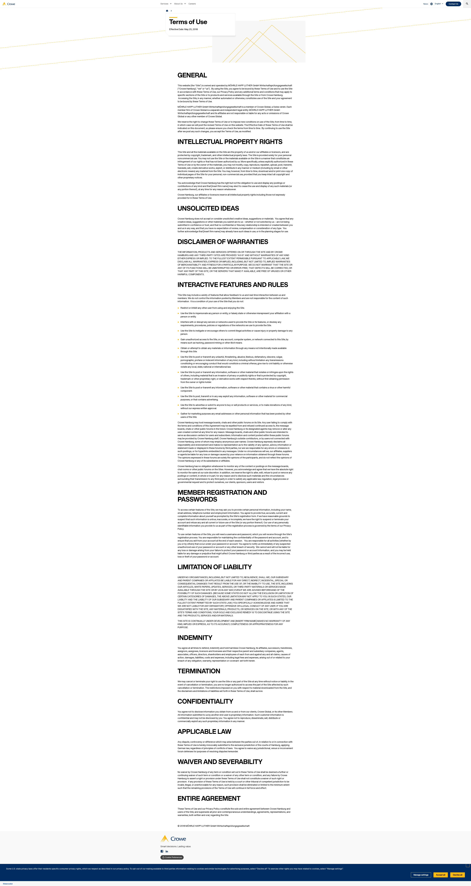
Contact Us (453, 4)
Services (164, 3)
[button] (467, 865)
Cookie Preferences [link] (173, 857)
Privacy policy (8, 884)
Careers (192, 3)
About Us (178, 3)
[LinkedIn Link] (166, 851)
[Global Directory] (432, 4)
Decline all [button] (457, 874)
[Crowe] (8, 4)
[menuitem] (166, 4)
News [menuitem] (425, 4)
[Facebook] (162, 851)
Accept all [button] (440, 874)
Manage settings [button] (420, 874)
